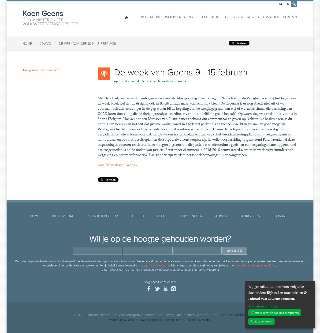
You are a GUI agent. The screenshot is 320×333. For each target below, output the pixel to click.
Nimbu (206, 320)
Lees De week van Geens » (118, 165)
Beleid (202, 17)
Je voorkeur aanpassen (263, 306)
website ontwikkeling (141, 320)
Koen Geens (50, 17)
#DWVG (253, 17)
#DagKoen (271, 17)
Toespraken (233, 17)
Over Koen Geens (178, 17)
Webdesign (116, 320)
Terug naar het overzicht (41, 70)
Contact (290, 17)
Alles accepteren (261, 321)
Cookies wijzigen (234, 315)
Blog (215, 17)
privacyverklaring (159, 265)
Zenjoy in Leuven (173, 320)
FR (287, 4)
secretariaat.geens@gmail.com (256, 265)
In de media (150, 17)
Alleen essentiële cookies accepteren (275, 313)
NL (281, 4)
